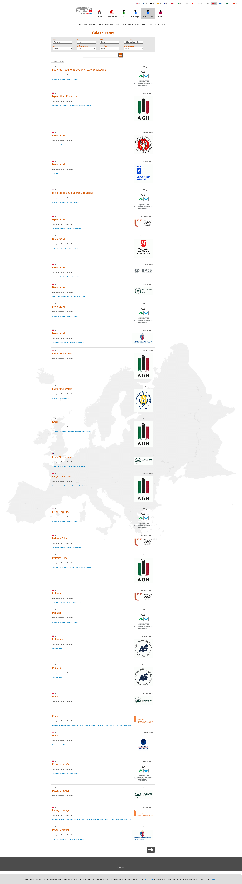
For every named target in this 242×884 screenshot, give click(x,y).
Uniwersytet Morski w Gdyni (60, 398)
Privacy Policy (149, 879)
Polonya (149, 24)
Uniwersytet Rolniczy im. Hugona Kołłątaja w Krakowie (68, 342)
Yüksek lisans (148, 17)
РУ (201, 3)
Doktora (160, 17)
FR (167, 3)
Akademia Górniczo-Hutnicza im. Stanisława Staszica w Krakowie (71, 105)
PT (194, 3)
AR (229, 3)
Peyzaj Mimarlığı (60, 764)
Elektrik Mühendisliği (62, 353)
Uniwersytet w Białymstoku (60, 145)
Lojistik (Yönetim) (60, 511)
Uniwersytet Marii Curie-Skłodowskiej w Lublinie (66, 277)
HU (174, 3)
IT (180, 3)
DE (153, 3)
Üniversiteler (112, 17)
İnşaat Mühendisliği (61, 457)
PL (187, 3)
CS (146, 3)
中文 (236, 3)
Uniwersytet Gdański (58, 173)
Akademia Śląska (57, 648)
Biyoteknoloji (58, 135)
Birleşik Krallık (109, 24)
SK (208, 3)
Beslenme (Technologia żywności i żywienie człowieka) (79, 69)
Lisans (123, 17)
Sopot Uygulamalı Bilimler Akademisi (63, 745)
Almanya (92, 24)
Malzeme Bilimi (59, 538)
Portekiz (156, 24)
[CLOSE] (213, 879)
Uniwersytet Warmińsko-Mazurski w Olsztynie (65, 79)
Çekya (117, 24)
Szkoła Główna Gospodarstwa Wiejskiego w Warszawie (68, 296)
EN (139, 3)
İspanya (130, 24)
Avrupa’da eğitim (82, 24)
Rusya (163, 24)
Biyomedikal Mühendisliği (64, 96)
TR (215, 3)
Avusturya (100, 24)
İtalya (143, 24)
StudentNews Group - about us (121, 864)
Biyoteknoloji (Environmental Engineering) (73, 193)
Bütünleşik (135, 17)
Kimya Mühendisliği (61, 476)
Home (99, 17)
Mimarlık (56, 668)
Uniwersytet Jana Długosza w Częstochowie (65, 248)
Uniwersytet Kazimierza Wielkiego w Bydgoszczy (66, 228)
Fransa (124, 24)
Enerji (55, 421)
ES (160, 3)
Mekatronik (57, 593)
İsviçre (137, 24)
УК (222, 3)
